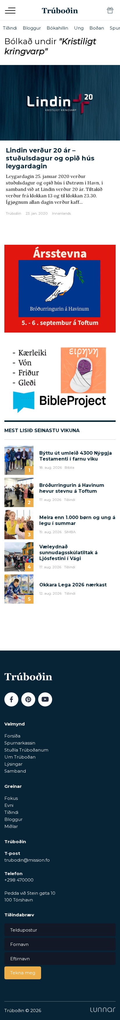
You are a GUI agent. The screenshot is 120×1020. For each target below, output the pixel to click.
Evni (8, 805)
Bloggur (32, 28)
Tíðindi (10, 28)
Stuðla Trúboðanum (26, 750)
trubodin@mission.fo (27, 860)
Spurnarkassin (19, 743)
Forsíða (12, 736)
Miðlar (11, 826)
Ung (79, 28)
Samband (15, 771)
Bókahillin (57, 28)
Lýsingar (13, 764)
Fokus (11, 798)
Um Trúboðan (20, 757)
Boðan (96, 28)
